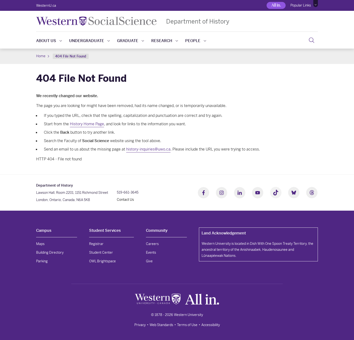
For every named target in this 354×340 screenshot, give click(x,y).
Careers (152, 244)
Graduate (127, 40)
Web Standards (161, 325)
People (192, 40)
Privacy (140, 325)
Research (161, 40)
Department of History (197, 21)
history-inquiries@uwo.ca (148, 149)
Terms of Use (187, 325)
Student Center (101, 252)
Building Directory (50, 252)
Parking (42, 261)
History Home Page (87, 123)
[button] (315, 3)
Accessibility (210, 325)
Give (149, 261)
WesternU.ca (46, 5)
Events (151, 252)
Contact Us (125, 199)
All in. (276, 5)
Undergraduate (86, 40)
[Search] (311, 40)
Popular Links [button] (300, 5)
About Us (46, 40)
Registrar (96, 244)
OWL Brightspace (102, 261)
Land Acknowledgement (224, 233)
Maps (40, 244)
